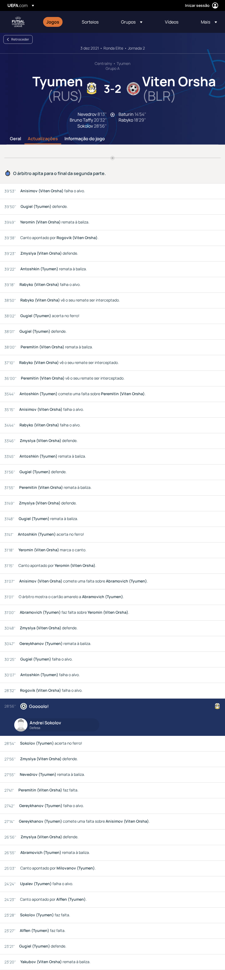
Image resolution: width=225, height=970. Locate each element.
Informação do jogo (84, 138)
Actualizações (43, 138)
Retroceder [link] (20, 39)
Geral (15, 138)
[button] (131, 22)
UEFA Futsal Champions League (18, 22)
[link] (53, 22)
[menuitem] (57, 22)
